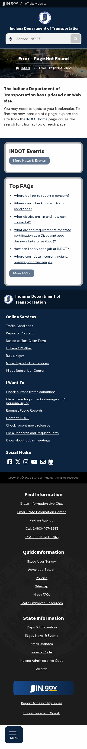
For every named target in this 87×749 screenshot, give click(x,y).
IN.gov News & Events (41, 636)
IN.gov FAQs (41, 594)
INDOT (25, 68)
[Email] (43, 462)
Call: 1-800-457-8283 (42, 528)
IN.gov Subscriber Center (25, 370)
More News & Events (29, 160)
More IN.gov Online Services (27, 363)
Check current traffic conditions (30, 392)
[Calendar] (50, 462)
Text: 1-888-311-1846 (41, 537)
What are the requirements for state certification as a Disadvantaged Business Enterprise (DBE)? (42, 235)
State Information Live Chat (41, 503)
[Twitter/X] (18, 462)
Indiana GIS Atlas (19, 348)
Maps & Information (42, 627)
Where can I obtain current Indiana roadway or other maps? (41, 259)
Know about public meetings (28, 440)
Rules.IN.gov (15, 356)
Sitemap (41, 586)
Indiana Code (42, 652)
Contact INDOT (17, 418)
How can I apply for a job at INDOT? (41, 249)
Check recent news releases (28, 425)
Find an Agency (41, 520)
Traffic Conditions (19, 326)
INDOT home (37, 119)
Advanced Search (41, 569)
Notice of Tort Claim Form (26, 341)
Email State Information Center (41, 512)
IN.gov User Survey (41, 561)
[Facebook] (9, 462)
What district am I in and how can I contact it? (40, 219)
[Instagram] (25, 462)
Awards (41, 669)
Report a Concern (20, 333)
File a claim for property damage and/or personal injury (37, 401)
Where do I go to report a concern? (42, 195)
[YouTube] (34, 462)
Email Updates (42, 644)
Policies (42, 578)
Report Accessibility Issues (41, 703)
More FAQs (21, 273)
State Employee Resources (42, 603)
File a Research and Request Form (32, 433)
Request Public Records (24, 410)
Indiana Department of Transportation (45, 28)
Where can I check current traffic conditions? (39, 206)
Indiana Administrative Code (42, 660)
